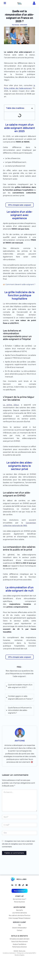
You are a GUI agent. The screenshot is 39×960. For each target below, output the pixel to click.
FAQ (19, 925)
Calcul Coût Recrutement (19, 941)
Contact (19, 930)
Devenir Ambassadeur (19, 928)
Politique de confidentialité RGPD (26, 953)
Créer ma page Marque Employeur (19, 918)
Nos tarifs (19, 910)
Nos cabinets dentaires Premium (19, 915)
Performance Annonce (19, 947)
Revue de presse (19, 902)
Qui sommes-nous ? (19, 899)
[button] (32, 108)
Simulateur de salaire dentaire (19, 939)
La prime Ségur (11, 405)
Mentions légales (19, 955)
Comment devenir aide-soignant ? (20, 284)
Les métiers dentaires (19, 913)
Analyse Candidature (19, 944)
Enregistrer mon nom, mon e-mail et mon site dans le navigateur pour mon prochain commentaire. (18, 844)
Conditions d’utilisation (9, 953)
